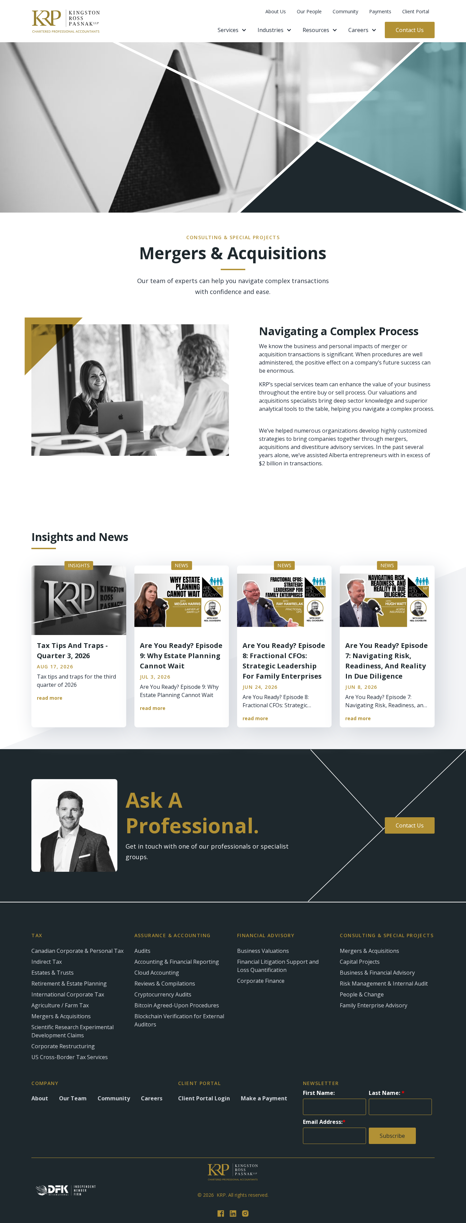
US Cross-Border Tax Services (69, 1057)
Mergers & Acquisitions (61, 1016)
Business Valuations (263, 951)
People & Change (362, 994)
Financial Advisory (265, 935)
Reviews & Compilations (164, 983)
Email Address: (324, 1122)
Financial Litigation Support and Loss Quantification (278, 966)
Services (228, 30)
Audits (142, 951)
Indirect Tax (46, 961)
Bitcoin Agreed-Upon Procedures (176, 1005)
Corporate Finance (261, 981)
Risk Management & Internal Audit (384, 983)
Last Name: (387, 1093)
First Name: (319, 1093)
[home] (65, 21)
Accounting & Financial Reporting (176, 961)
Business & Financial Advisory (377, 972)
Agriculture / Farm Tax (60, 1005)
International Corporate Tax (67, 994)
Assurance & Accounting (172, 935)
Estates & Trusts (52, 972)
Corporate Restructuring (63, 1046)
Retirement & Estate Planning (69, 983)
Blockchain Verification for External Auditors (179, 1020)
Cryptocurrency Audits (162, 994)
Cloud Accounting (156, 972)
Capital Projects (360, 961)
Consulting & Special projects (387, 935)
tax (36, 935)
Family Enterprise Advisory (373, 1005)
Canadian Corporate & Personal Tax (77, 951)
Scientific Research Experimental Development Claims (72, 1031)
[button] (232, 30)
